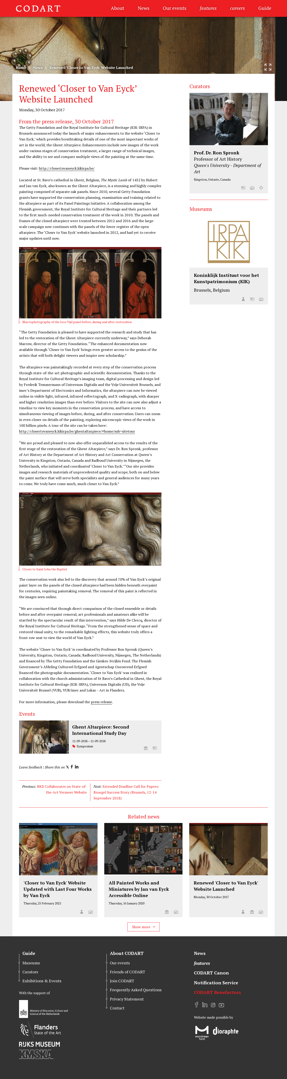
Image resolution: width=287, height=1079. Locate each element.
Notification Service (216, 983)
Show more (141, 926)
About (117, 8)
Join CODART (122, 980)
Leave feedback (30, 767)
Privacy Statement (127, 999)
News (143, 8)
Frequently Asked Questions (136, 989)
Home (21, 67)
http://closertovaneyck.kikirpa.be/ (67, 168)
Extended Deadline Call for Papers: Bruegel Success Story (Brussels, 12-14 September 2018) (126, 792)
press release (101, 701)
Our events (174, 8)
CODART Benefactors (217, 992)
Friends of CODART (127, 971)
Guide (264, 8)
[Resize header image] (268, 67)
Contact (117, 1008)
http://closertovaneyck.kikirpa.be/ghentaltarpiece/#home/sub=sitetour (77, 431)
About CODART (127, 953)
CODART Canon (211, 973)
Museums (31, 962)
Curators (30, 971)
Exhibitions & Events (41, 980)
